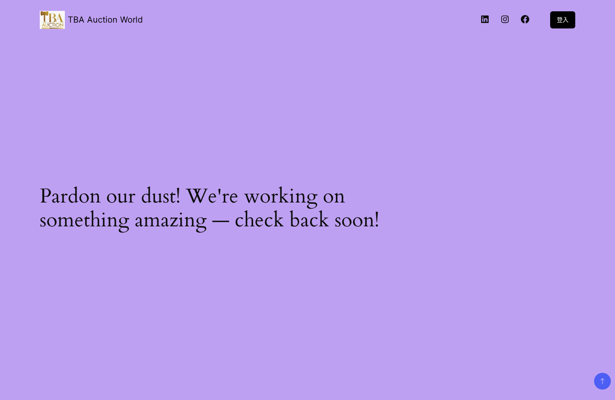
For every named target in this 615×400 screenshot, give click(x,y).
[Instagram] (505, 19)
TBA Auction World (105, 20)
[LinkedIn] (485, 19)
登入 (563, 19)
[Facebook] (525, 19)
